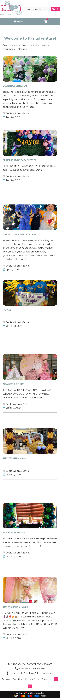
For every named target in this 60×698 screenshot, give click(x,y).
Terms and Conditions (12, 679)
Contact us (46, 679)
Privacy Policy (32, 679)
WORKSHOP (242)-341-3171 (31, 668)
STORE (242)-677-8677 (41, 664)
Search (55, 9)
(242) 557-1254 (18, 664)
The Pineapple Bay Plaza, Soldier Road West (31, 673)
